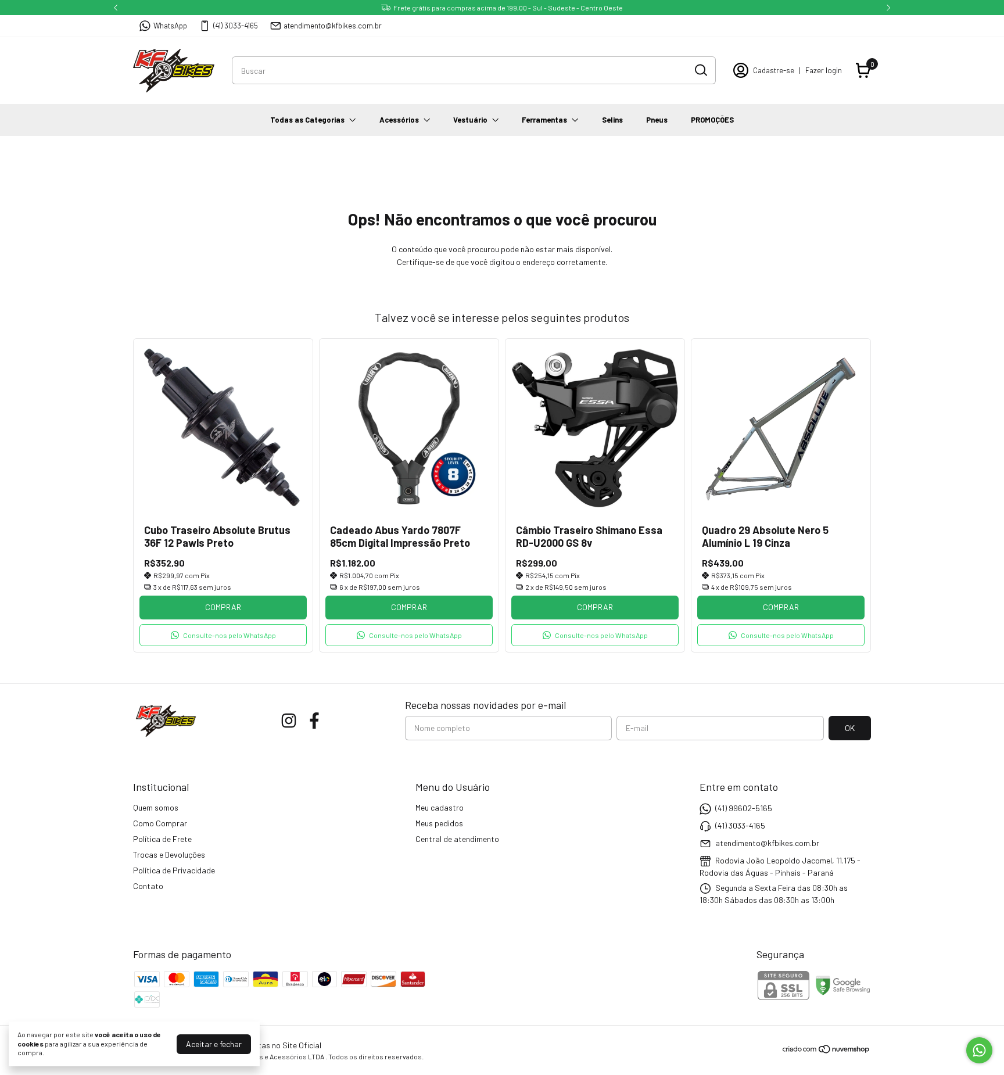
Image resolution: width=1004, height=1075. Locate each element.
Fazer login (823, 70)
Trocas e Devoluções (169, 854)
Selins (612, 119)
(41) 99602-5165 (743, 808)
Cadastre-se (773, 70)
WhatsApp (170, 25)
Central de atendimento (457, 839)
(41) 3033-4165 (235, 25)
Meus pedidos (439, 823)
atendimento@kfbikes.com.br (333, 25)
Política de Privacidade (174, 870)
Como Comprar (160, 823)
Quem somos (155, 807)
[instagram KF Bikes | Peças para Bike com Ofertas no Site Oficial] (289, 720)
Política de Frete (162, 839)
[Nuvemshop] (826, 1051)
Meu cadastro (439, 807)
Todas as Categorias (307, 119)
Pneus (657, 119)
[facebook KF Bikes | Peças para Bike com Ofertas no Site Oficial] (314, 720)
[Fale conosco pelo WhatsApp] (979, 1050)
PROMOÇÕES (712, 119)
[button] (223, 635)
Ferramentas (544, 119)
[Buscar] (700, 70)
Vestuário (470, 119)
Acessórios (399, 119)
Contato (148, 886)
